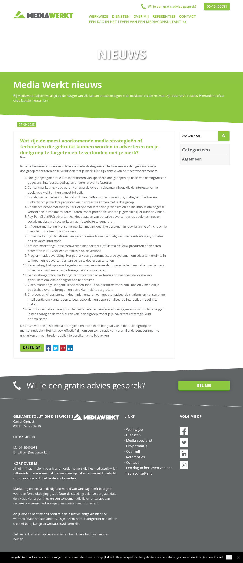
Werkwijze (98, 16)
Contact (187, 16)
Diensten (121, 16)
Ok (229, 557)
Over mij (141, 16)
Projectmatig (137, 446)
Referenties (164, 16)
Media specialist (139, 440)
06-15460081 (28, 447)
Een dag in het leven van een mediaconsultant (135, 21)
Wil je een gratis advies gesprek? (86, 385)
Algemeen (192, 159)
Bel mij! (204, 385)
